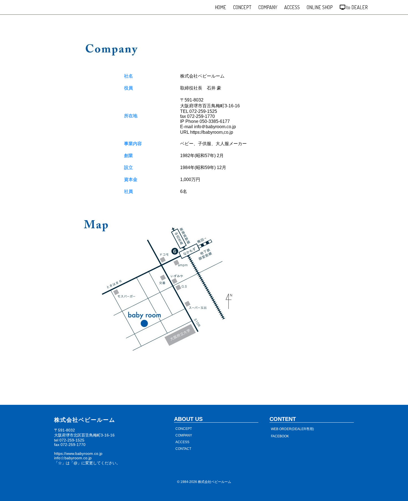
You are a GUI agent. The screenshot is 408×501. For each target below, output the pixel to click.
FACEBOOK (280, 436)
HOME (220, 7)
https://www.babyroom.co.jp (78, 453)
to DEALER (356, 7)
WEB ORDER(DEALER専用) (292, 429)
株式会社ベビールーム (214, 482)
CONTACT (183, 449)
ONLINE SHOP (320, 7)
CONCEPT (242, 7)
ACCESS (292, 7)
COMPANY (267, 7)
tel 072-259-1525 (69, 440)
